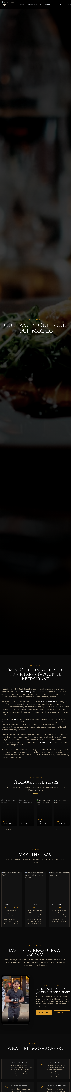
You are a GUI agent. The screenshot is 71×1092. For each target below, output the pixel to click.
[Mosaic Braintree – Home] (9, 4)
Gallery (47, 4)
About (58, 4)
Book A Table (44, 1012)
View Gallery (62, 1012)
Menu (22, 4)
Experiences (33, 4)
